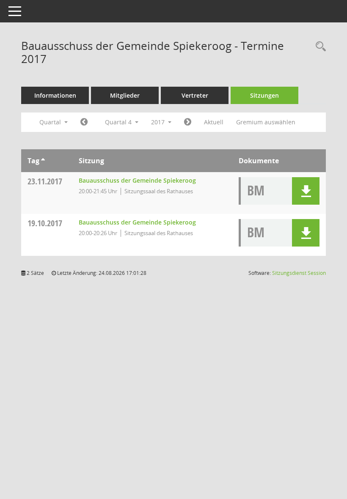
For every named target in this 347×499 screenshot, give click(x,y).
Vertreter (195, 95)
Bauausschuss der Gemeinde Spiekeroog (137, 180)
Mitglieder (125, 95)
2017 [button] (158, 122)
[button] (305, 191)
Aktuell (213, 122)
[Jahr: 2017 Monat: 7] (84, 122)
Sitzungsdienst (299, 273)
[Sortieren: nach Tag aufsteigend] (43, 160)
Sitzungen (264, 95)
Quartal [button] (51, 122)
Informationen (55, 95)
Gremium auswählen (265, 122)
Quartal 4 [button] (119, 122)
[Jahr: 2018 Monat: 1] (188, 122)
